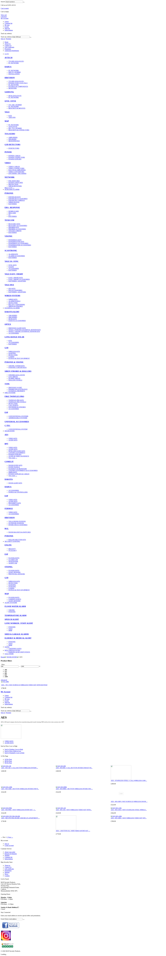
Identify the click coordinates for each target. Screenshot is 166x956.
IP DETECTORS (13, 148)
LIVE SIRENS (13, 376)
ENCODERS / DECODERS (17, 173)
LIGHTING (12, 353)
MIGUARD (12, 213)
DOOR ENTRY (10, 431)
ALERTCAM (12, 563)
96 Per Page (8, 763)
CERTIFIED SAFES (14, 648)
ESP (6, 412)
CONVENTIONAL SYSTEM (17, 429)
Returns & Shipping (11, 854)
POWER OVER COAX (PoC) (18, 83)
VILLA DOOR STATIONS (17, 521)
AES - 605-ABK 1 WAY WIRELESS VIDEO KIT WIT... (129, 818)
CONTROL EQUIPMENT (16, 452)
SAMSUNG (9, 92)
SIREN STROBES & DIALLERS (18, 371)
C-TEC (7, 426)
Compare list (8, 23)
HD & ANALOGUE (14, 95)
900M (10, 630)
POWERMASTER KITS (16, 241)
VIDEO (8, 163)
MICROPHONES (14, 141)
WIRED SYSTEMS (12, 296)
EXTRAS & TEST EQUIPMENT (19, 358)
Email (2, 919)
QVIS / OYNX (10, 101)
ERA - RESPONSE (12, 207)
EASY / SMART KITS (15, 277)
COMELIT (9, 462)
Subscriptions (9, 30)
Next (10, 837)
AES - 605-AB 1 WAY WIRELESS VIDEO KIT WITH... (74, 810)
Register (8, 39)
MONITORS (12, 88)
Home (6, 42)
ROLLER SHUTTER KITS (17, 539)
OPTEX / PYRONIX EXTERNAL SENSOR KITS (24, 330)
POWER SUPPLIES (14, 159)
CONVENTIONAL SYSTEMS (18, 416)
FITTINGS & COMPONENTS (18, 86)
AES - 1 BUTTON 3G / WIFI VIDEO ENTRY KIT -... (73, 831)
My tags (7, 25)
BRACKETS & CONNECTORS (18, 130)
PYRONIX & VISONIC (14, 362)
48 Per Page (8, 761)
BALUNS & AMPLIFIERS (17, 170)
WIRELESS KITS (14, 351)
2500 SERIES (12, 315)
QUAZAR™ (12, 550)
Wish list (7, 28)
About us (7, 865)
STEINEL (9, 567)
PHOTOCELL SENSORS (16, 574)
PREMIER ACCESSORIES (17, 229)
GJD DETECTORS (12, 145)
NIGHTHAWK (13, 561)
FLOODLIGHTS (13, 558)
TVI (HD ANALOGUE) (16, 61)
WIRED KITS (12, 299)
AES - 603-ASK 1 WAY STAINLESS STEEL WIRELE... (129, 810)
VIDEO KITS (12, 438)
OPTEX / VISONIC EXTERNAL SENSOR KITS (24, 331)
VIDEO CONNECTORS (16, 168)
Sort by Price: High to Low (13, 751)
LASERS (11, 356)
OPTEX (8, 324)
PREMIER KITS (13, 227)
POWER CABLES (14, 155)
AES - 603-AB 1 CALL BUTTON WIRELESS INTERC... (19, 768)
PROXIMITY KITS (14, 503)
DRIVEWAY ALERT (15, 387)
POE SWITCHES (14, 181)
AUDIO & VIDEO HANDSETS (18, 456)
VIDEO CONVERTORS (16, 172)
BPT (6, 444)
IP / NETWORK (13, 63)
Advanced (4, 680)
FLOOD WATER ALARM (15, 606)
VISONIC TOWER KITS (16, 366)
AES (6, 435)
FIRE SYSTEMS (10, 392)
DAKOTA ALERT (12, 312)
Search (3, 1)
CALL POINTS (13, 405)
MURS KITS (12, 319)
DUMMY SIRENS (14, 378)
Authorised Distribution (12, 50)
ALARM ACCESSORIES (16, 256)
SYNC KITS (12, 265)
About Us (8, 44)
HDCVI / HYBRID (14, 72)
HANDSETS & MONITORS (17, 469)
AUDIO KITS (12, 440)
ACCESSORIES (13, 268)
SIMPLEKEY (12, 472)
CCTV (7, 54)
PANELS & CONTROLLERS (18, 492)
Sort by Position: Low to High (14, 749)
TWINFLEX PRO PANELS (17, 402)
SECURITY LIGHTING (12, 541)
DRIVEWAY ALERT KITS (17, 328)
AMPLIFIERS (12, 137)
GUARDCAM (13, 559)
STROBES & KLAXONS (16, 375)
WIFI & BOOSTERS (15, 186)
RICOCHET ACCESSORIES (17, 225)
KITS (10, 116)
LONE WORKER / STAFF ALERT (19, 623)
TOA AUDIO (10, 134)
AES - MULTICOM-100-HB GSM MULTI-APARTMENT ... (20, 818)
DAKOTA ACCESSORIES (17, 320)
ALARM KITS (13, 254)
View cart (4, 15)
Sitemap (7, 872)
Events (7, 27)
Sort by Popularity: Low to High (14, 753)
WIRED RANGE (13, 202)
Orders (7, 21)
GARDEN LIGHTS (14, 599)
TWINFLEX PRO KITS (16, 400)
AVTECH (8, 58)
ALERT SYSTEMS (11, 602)
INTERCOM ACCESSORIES (17, 525)
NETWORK (10, 177)
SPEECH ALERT (12, 619)
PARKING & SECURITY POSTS (19, 652)
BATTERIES (12, 204)
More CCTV (9, 188)
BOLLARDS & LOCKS (12, 650)
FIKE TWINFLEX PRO (14, 396)
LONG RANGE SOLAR (14, 337)
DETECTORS (13, 303)
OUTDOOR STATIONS (16, 523)
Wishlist (7, 855)
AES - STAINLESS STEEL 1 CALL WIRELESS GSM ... (129, 780)
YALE (7, 112)
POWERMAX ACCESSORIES (18, 243)
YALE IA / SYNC (12, 261)
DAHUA (8, 67)
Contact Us (8, 45)
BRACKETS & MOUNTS (16, 108)
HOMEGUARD (13, 211)
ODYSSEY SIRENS (14, 231)
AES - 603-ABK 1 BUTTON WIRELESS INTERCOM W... (20, 789)
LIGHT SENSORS (14, 572)
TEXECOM (9, 220)
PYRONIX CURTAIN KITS (17, 367)
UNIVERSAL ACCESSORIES (17, 422)
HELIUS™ (12, 549)
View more (12, 458)
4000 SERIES (12, 317)
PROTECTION (13, 184)
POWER (8, 152)
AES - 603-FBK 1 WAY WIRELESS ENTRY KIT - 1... (18, 810)
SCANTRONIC (11, 250)
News (6, 874)
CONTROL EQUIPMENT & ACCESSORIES (23, 470)
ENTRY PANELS (14, 467)
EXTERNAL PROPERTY (16, 391)
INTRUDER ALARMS (12, 189)
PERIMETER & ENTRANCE (17, 389)
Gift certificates (9, 869)
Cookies (7, 876)
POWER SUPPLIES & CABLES (18, 474)
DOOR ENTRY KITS (15, 465)
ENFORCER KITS (14, 197)
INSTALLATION (14, 74)
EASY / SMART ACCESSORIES (19, 279)
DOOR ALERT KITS (15, 483)
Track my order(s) (6, 37)
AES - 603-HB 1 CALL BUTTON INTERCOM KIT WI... (74, 768)
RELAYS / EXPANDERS (16, 304)
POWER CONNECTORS (16, 157)
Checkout (4, 16)
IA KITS (11, 267)
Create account (9, 845)
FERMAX (9, 509)
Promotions (8, 870)
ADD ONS (11, 117)
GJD (6, 348)
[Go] (30, 37)
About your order (10, 852)
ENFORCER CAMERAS (16, 200)
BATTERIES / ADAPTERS (17, 281)
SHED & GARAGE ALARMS (17, 634)
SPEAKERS (12, 139)
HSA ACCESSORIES (15, 290)
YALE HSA (9, 285)
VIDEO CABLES (14, 166)
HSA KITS (11, 288)
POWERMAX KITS (14, 240)
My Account (4, 18)
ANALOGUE (12, 126)
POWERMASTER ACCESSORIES (19, 245)
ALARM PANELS (14, 301)
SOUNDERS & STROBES (17, 407)
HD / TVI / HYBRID (15, 128)
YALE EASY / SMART (14, 274)
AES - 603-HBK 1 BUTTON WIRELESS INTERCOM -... (74, 789)
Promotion (8, 49)
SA (9, 214)
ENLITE (8, 545)
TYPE (7, 384)
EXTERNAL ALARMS (12, 308)
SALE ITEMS (9, 654)
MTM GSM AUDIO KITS (16, 451)
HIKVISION (10, 78)
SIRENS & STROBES (15, 306)
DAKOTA (9, 479)
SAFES (7, 647)
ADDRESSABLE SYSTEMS (17, 418)
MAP (7, 121)
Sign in (3, 39)
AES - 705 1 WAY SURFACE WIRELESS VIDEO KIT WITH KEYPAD (24, 685)
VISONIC (8, 236)
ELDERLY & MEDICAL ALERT (18, 638)
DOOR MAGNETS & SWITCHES (19, 532)
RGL (7, 529)
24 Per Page (8, 759)
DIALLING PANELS (15, 380)
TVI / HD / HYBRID (15, 105)
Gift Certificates (9, 47)
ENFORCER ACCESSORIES (17, 198)
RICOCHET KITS (14, 224)
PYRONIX (9, 193)
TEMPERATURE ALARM (15, 615)
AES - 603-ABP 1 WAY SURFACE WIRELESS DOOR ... (129, 801)
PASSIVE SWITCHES (15, 182)
